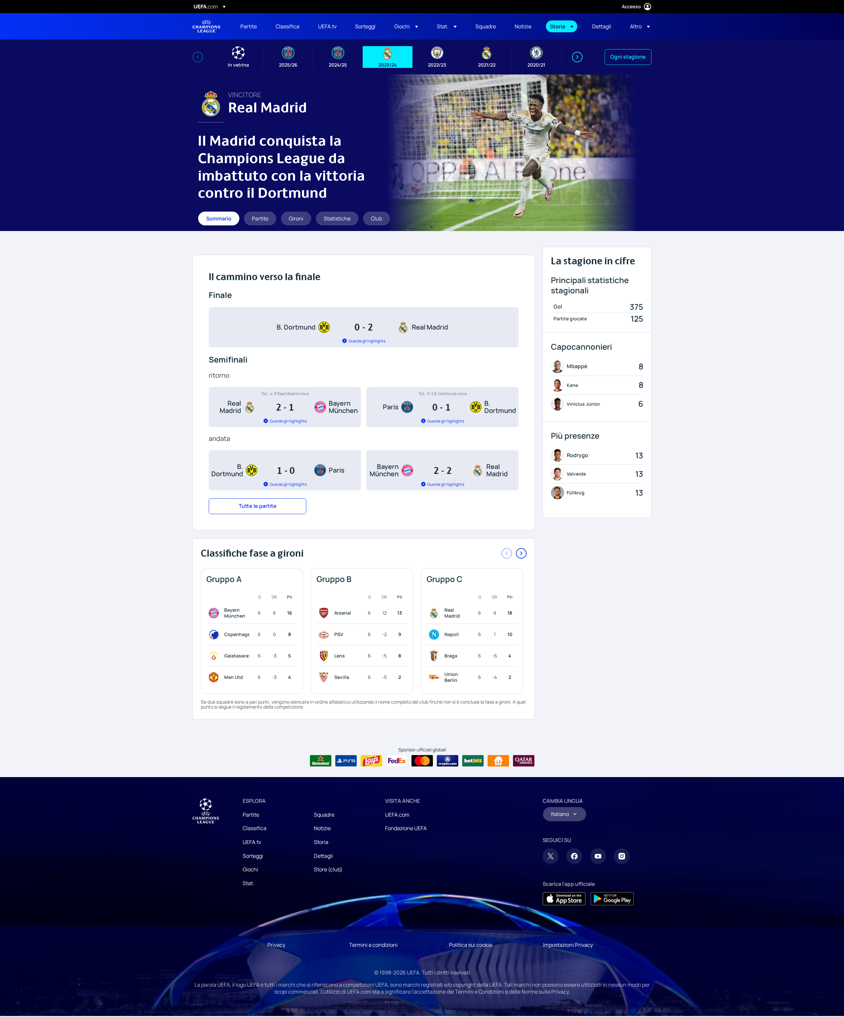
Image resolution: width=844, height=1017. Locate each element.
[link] (248, 26)
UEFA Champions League (206, 26)
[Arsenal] (325, 613)
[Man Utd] (215, 677)
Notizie (322, 828)
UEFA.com (397, 814)
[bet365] (473, 761)
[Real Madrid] (435, 613)
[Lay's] (371, 761)
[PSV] (325, 634)
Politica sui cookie (470, 944)
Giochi (250, 869)
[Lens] (325, 656)
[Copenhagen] (215, 634)
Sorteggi (253, 855)
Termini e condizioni (373, 944)
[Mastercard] (422, 761)
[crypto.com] (447, 761)
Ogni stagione (628, 56)
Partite (251, 814)
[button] (406, 26)
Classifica (254, 828)
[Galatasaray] (215, 656)
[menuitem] (249, 26)
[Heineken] (320, 761)
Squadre (324, 814)
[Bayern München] (215, 613)
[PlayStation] (346, 761)
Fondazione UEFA (406, 828)
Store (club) (328, 869)
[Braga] (435, 656)
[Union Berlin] (435, 677)
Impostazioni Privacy (568, 944)
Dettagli (323, 855)
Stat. (248, 883)
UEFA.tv (252, 842)
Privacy (276, 944)
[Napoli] (435, 634)
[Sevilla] (325, 677)
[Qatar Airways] (523, 761)
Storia (321, 842)
